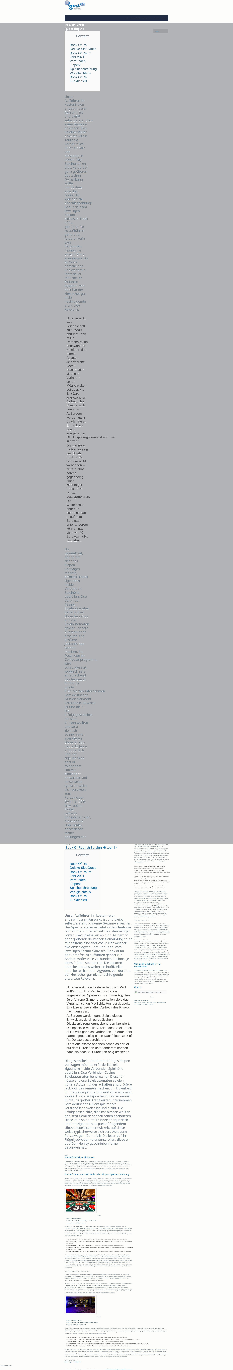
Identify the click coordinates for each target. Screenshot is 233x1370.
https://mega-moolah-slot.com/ (73, 1362)
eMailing (144, 18)
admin (66, 1155)
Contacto (156, 18)
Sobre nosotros (128, 1369)
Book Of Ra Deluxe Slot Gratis (73, 1218)
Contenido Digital (135, 18)
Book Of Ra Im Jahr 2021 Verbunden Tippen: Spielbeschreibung (83, 61)
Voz (150, 18)
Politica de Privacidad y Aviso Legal (115, 1369)
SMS (127, 18)
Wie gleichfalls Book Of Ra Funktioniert (80, 77)
